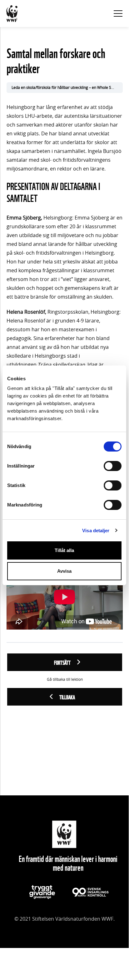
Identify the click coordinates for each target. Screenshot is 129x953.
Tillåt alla (64, 550)
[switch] (113, 466)
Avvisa (64, 571)
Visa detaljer (95, 530)
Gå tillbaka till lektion (65, 679)
